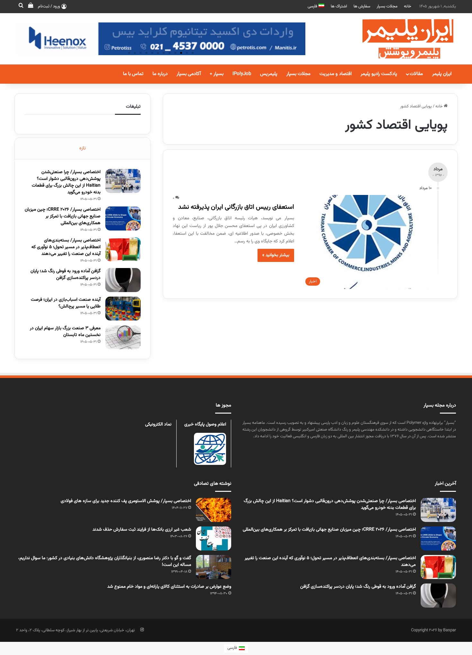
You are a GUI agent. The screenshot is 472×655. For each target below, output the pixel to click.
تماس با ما (133, 74)
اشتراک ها (339, 6)
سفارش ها (362, 6)
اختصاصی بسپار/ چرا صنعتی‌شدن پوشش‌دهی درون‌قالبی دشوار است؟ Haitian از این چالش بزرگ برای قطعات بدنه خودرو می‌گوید (66, 182)
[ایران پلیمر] (400, 38)
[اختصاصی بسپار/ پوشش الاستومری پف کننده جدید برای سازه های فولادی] (213, 510)
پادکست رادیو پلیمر (379, 74)
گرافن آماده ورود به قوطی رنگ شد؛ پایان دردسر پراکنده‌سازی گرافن (66, 274)
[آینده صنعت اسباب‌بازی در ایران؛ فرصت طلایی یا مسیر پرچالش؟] (123, 309)
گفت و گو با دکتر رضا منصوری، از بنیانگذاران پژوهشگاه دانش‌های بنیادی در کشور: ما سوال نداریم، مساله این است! (104, 561)
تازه (82, 148)
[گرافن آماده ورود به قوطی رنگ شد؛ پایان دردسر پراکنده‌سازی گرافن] (123, 280)
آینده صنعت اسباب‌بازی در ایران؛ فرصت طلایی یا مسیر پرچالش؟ (66, 303)
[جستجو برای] (21, 6)
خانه (407, 6)
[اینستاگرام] (142, 630)
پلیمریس (268, 74)
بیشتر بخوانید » (275, 255)
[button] (193, 53)
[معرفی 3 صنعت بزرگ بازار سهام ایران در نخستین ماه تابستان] (123, 337)
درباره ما (160, 74)
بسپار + (216, 74)
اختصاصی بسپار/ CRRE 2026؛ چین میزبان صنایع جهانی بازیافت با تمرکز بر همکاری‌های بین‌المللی (63, 216)
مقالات (416, 74)
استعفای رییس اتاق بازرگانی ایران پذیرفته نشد (236, 207)
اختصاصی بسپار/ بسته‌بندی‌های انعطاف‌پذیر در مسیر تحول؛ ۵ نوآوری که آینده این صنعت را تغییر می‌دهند (66, 247)
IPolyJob (241, 74)
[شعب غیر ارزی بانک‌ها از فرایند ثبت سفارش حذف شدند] (213, 538)
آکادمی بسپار (189, 74)
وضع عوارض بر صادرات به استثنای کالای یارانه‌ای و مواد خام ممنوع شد (169, 586)
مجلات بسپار (387, 6)
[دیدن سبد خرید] (30, 6)
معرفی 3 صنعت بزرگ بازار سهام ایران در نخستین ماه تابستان (65, 332)
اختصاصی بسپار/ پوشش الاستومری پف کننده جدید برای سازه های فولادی (126, 501)
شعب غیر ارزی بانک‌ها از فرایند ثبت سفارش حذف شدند (141, 529)
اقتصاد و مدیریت (335, 74)
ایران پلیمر (441, 74)
